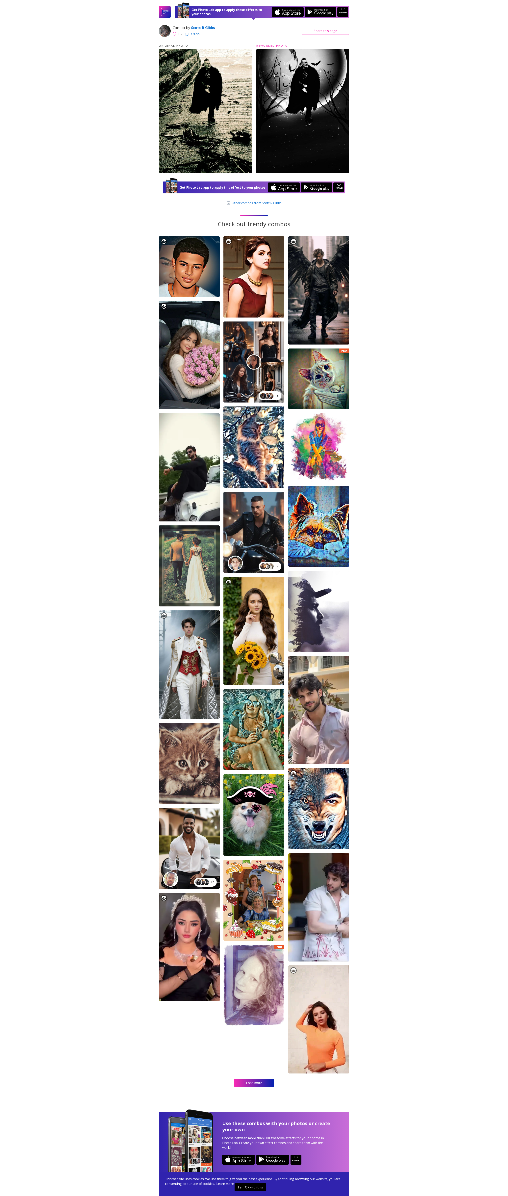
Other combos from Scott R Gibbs (256, 203)
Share (325, 31)
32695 (195, 34)
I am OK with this (250, 1187)
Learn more (225, 1184)
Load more (254, 1083)
